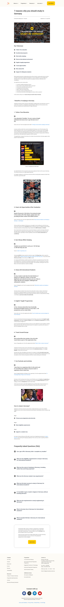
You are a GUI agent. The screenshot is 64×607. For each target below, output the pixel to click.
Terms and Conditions (23, 602)
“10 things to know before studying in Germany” (41, 124)
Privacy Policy (30, 602)
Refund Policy (37, 602)
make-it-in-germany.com (21, 250)
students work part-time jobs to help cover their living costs (31, 256)
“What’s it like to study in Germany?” (42, 343)
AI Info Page (43, 602)
